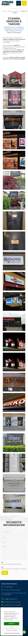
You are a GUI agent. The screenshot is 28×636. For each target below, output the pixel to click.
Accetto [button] (11, 623)
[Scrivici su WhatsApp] (24, 633)
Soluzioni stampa (13, 11)
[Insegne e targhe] (14, 79)
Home (4, 11)
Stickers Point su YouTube (12, 602)
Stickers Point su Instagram (13, 605)
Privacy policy (6, 633)
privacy (19, 564)
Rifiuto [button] (11, 627)
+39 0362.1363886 (8, 587)
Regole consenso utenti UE (15, 633)
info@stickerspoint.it (10, 599)
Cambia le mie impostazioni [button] (11, 630)
